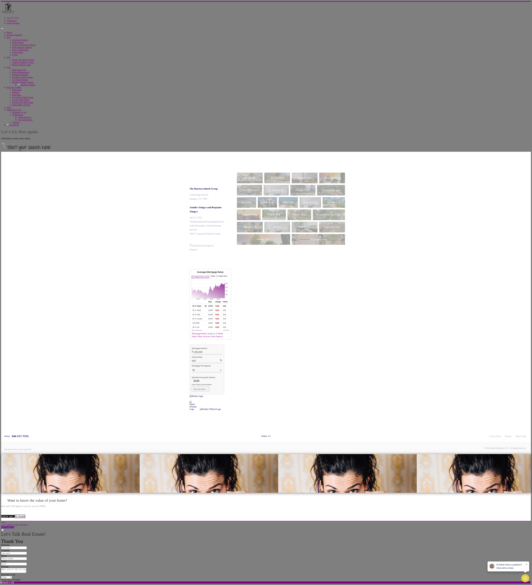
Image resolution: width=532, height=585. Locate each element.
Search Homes (13, 23)
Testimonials (17, 115)
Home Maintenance (20, 72)
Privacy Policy (495, 436)
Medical (15, 92)
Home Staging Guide (21, 65)
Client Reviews (24, 117)
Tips (8, 67)
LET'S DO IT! (7, 527)
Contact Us (11, 20)
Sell (8, 57)
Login (14, 55)
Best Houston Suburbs (22, 47)
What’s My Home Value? (23, 60)
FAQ (9, 107)
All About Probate (20, 80)
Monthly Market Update (22, 82)
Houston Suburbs (14, 35)
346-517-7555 (13, 18)
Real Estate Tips (19, 70)
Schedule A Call (19, 112)
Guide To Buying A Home (23, 45)
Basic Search (18, 42)
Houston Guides (14, 87)
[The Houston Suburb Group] (8, 13)
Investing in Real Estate (22, 77)
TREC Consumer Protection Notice (205, 234)
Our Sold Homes (25, 120)
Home (9, 32)
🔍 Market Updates (26, 85)
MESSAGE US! (14, 110)
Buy (8, 37)
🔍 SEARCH (13, 125)
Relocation (17, 90)
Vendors (15, 122)
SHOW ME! (7, 516)
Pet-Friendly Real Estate (22, 102)
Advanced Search (20, 40)
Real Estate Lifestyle (21, 105)
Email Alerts (17, 52)
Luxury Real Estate (20, 100)
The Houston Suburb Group (204, 188)
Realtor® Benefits (20, 75)
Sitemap (508, 436)
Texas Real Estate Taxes (22, 97)
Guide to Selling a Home (23, 62)
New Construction (20, 50)
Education (16, 95)
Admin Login (520, 436)
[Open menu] (2, 28)
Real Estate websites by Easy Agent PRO (17, 449)
